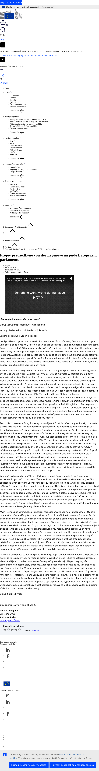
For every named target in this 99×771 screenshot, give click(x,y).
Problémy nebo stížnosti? (19, 213)
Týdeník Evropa (16, 150)
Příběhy (13, 152)
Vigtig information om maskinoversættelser (37, 55)
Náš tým (13, 98)
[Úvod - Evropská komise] (11, 14)
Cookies (8, 739)
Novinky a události (12, 138)
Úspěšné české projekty (19, 128)
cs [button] (7, 25)
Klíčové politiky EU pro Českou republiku (26, 124)
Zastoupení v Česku (10, 620)
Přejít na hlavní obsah (11, 2)
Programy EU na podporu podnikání (24, 169)
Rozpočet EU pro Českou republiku (23, 126)
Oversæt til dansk (8, 55)
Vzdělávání (14, 191)
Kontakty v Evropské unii (19, 211)
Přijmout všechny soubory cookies (28, 765)
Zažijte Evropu (15, 102)
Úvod (7, 89)
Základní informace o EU (19, 107)
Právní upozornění (12, 744)
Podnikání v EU (16, 167)
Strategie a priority (12, 116)
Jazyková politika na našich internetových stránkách (24, 737)
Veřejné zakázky (16, 172)
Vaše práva (14, 184)
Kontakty (8, 205)
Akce (12, 143)
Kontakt (13, 100)
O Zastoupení (15, 96)
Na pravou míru (16, 148)
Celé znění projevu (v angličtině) (16, 605)
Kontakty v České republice (20, 208)
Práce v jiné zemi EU (18, 196)
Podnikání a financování (14, 164)
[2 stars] (6, 629)
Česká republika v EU (18, 104)
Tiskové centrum (16, 146)
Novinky (13, 141)
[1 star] (5, 629)
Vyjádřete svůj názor (17, 187)
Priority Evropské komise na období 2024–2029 (28, 119)
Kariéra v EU (15, 189)
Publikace (13, 154)
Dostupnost (9, 746)
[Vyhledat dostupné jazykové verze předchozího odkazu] (34, 605)
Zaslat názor (36, 630)
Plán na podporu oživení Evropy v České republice (29, 122)
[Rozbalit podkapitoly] (11, 92)
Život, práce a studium (13, 181)
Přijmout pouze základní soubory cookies (73, 765)
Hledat (2, 35)
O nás (7, 93)
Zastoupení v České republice (16, 227)
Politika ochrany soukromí (15, 742)
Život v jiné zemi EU (18, 193)
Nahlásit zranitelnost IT (14, 735)
